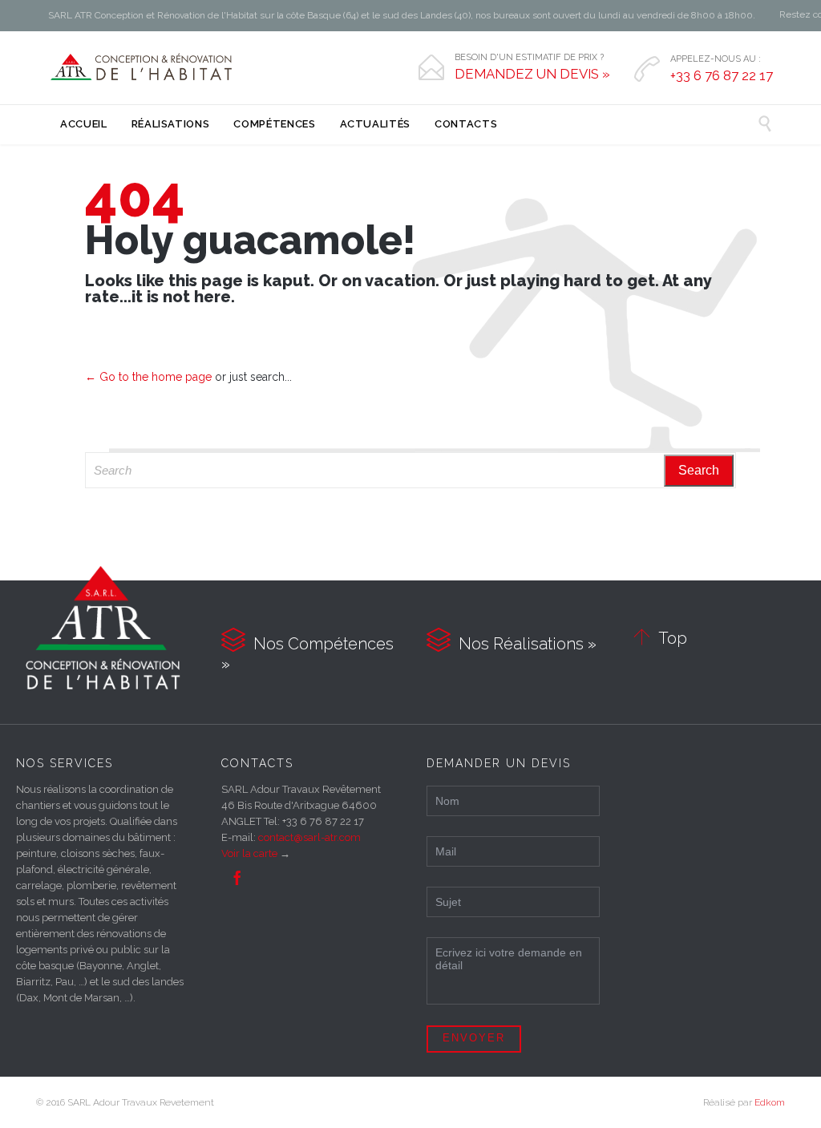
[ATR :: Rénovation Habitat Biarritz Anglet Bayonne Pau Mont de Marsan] (142, 67)
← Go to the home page (148, 376)
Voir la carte (249, 853)
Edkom (769, 1102)
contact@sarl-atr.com (309, 837)
